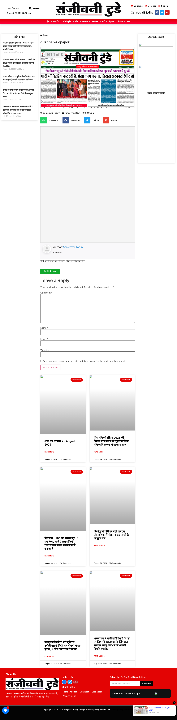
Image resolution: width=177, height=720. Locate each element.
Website (44, 350)
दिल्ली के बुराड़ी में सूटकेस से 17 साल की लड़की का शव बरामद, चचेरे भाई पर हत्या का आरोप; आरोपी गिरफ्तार (18, 45)
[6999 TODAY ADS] (156, 45)
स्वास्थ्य (85, 21)
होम (48, 21)
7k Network (129, 710)
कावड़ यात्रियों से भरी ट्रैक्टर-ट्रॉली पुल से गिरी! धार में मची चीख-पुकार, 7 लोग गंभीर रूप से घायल (63, 646)
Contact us (85, 691)
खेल (76, 21)
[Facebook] (157, 12)
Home (65, 691)
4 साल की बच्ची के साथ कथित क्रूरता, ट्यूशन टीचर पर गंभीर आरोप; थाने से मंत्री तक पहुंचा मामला (18, 93)
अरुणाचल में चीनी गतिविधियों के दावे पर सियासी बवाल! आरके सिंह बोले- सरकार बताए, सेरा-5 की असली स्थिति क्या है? (112, 644)
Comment (46, 293)
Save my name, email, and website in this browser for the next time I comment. (84, 361)
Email (44, 339)
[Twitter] (162, 12)
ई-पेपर (120, 21)
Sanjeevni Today (73, 246)
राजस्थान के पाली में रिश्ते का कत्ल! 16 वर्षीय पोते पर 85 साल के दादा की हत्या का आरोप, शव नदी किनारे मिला (19, 62)
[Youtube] (167, 12)
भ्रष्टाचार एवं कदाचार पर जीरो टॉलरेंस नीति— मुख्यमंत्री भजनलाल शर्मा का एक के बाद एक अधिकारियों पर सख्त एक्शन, (18, 109)
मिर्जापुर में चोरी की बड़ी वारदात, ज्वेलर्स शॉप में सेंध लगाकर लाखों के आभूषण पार (111, 535)
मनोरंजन (95, 21)
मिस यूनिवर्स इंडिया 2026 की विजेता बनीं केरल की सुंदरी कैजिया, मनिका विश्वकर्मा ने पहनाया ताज (111, 441)
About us (74, 691)
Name (44, 328)
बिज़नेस (111, 21)
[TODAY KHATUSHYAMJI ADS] (156, 67)
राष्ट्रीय (56, 21)
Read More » (50, 452)
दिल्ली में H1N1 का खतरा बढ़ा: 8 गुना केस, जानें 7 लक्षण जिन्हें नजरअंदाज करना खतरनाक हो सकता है (61, 543)
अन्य (128, 21)
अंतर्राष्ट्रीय (67, 21)
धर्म (103, 21)
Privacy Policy (69, 696)
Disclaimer (97, 691)
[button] (30, 8)
